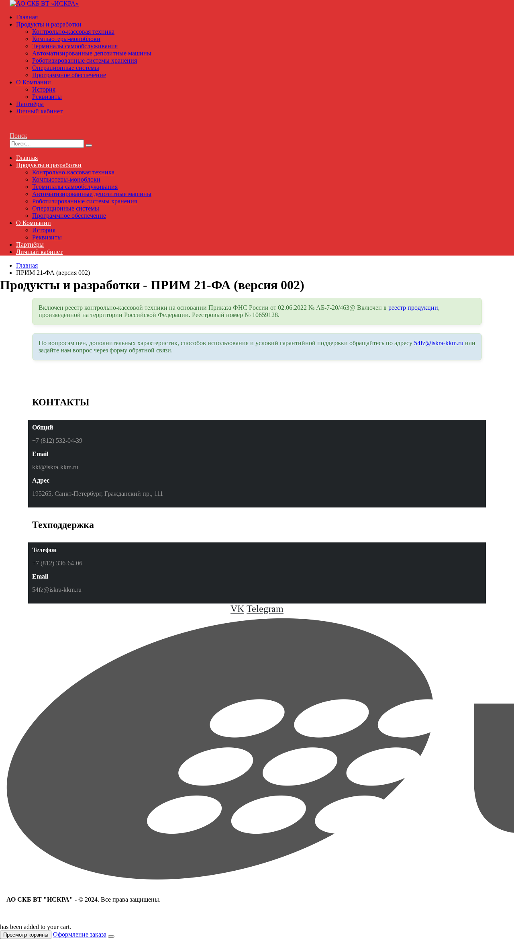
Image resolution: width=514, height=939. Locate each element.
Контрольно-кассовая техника (73, 31)
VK (237, 608)
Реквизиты (47, 96)
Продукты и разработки (49, 24)
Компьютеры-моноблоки (66, 38)
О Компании (33, 82)
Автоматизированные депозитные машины (91, 53)
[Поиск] (89, 145)
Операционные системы (65, 67)
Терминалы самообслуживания (75, 46)
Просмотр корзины (25, 935)
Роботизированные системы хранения (84, 60)
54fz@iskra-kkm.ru (438, 343)
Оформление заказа (79, 934)
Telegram (265, 608)
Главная (27, 17)
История (43, 89)
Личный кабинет (39, 111)
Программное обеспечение (69, 75)
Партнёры (30, 103)
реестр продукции (413, 307)
